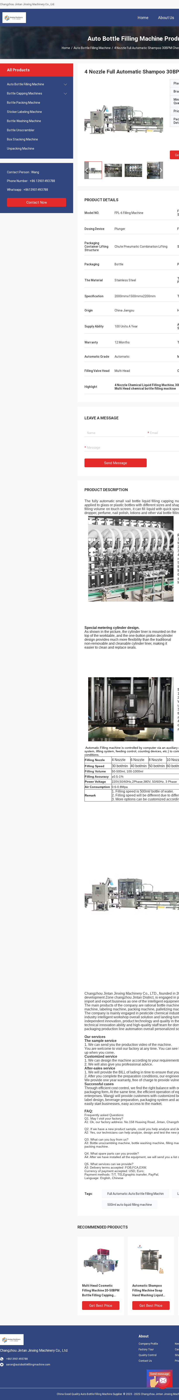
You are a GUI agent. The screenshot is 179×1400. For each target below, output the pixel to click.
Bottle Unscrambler (20, 130)
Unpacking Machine (20, 148)
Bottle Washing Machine (24, 121)
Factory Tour (146, 1349)
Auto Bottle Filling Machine (92, 48)
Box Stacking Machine (22, 139)
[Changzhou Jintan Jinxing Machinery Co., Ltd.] (14, 17)
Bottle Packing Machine (23, 102)
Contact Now (36, 202)
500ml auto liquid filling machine (129, 1204)
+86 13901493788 (42, 181)
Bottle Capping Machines (24, 93)
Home (66, 48)
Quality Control (148, 1355)
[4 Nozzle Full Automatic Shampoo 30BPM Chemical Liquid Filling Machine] (100, 1260)
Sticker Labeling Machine (24, 112)
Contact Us (145, 1360)
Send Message (115, 463)
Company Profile (148, 1343)
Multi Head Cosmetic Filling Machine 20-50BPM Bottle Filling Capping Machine (100, 1291)
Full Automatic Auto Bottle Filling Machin (135, 1193)
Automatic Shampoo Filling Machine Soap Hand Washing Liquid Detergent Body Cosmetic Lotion (147, 1291)
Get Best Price (100, 1306)
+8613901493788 (35, 189)
